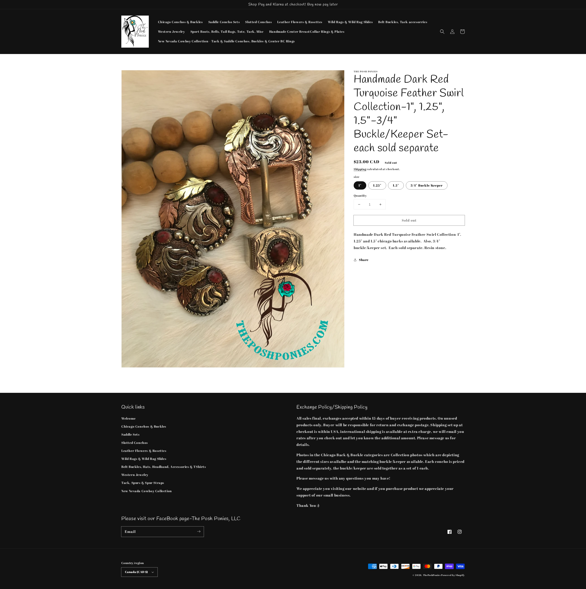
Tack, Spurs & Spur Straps (142, 482)
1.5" (396, 185)
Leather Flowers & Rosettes (143, 450)
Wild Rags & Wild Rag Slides (143, 458)
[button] (442, 32)
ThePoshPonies (432, 575)
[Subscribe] (199, 532)
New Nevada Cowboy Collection (146, 491)
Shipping (360, 169)
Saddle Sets (130, 434)
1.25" (377, 185)
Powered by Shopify (453, 575)
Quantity (360, 195)
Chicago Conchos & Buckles (143, 426)
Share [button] (364, 260)
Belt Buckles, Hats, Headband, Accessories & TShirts (163, 466)
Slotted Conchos (134, 442)
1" (359, 185)
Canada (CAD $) (136, 572)
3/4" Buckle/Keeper (427, 185)
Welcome (128, 418)
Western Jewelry (134, 474)
